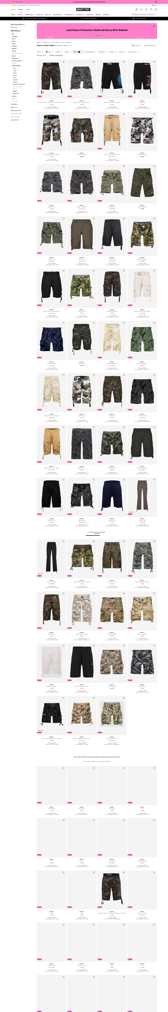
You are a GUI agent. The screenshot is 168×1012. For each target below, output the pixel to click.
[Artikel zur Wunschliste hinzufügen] (63, 62)
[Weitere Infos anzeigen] (52, 109)
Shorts (62, 42)
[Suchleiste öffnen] (132, 14)
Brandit (68, 42)
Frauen (13, 9)
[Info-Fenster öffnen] (156, 2)
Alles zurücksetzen (57, 55)
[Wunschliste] (151, 9)
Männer (20, 9)
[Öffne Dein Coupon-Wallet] (136, 9)
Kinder (28, 9)
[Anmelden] (141, 9)
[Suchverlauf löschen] (156, 14)
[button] (137, 45)
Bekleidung (46, 42)
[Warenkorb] (156, 9)
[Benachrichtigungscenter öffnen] (146, 9)
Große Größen (55, 42)
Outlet (15, 5)
